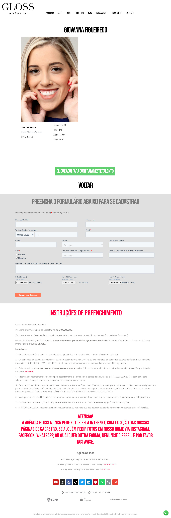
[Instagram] (62, 482)
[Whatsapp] (102, 482)
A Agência (50, 12)
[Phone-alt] (108, 482)
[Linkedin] (89, 482)
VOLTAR (85, 185)
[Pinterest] (95, 482)
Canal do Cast (102, 12)
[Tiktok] (75, 482)
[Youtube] (56, 482)
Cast (59, 12)
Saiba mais (105, 469)
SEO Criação (109, 514)
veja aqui (29, 371)
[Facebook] (69, 482)
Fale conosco (110, 464)
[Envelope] (115, 482)
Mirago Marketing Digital (52, 514)
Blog (90, 12)
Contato (130, 12)
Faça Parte (116, 12)
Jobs (68, 12)
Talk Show (79, 12)
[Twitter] (82, 482)
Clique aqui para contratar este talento (84, 171)
